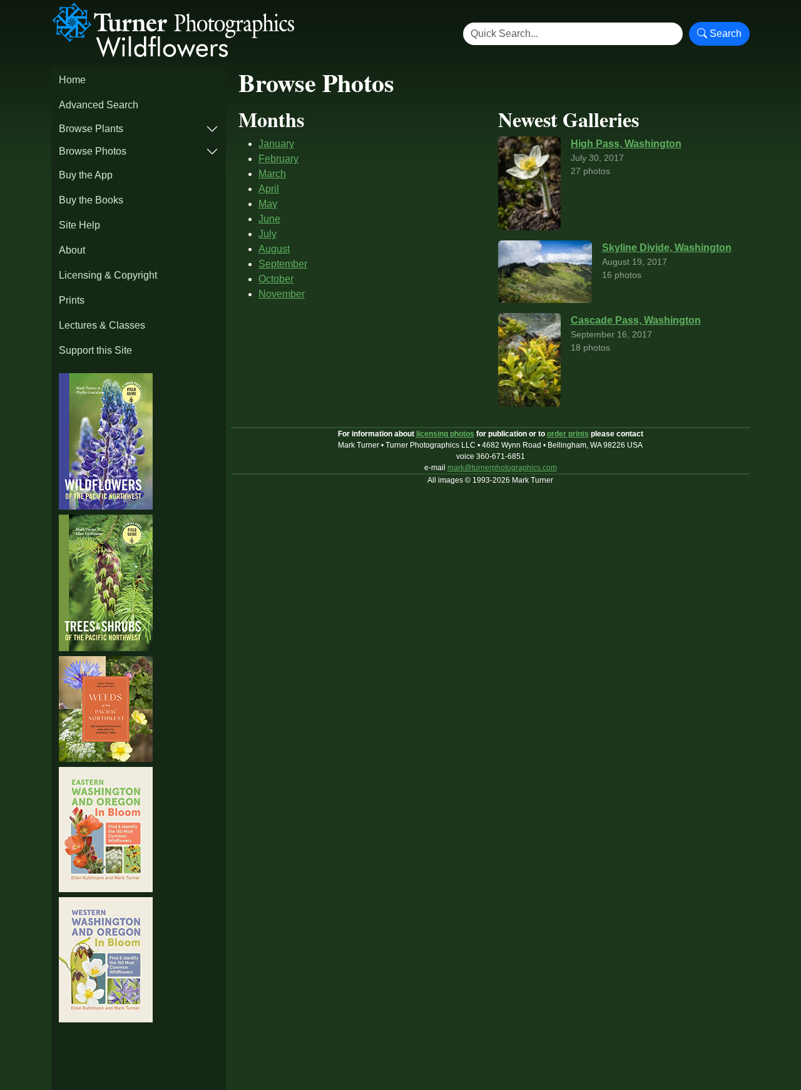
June (269, 218)
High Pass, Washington (626, 143)
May (267, 203)
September (282, 264)
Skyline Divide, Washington (667, 247)
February (278, 158)
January (276, 143)
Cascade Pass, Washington (636, 320)
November (281, 294)
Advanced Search (98, 105)
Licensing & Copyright (108, 275)
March (272, 173)
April (268, 188)
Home (72, 80)
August (274, 249)
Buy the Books (91, 200)
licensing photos (445, 433)
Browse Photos (92, 151)
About (72, 250)
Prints (71, 300)
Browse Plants (91, 128)
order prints (568, 433)
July (267, 234)
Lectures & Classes (102, 325)
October (275, 279)
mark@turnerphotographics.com (502, 467)
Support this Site (95, 350)
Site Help (79, 225)
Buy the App (86, 175)
